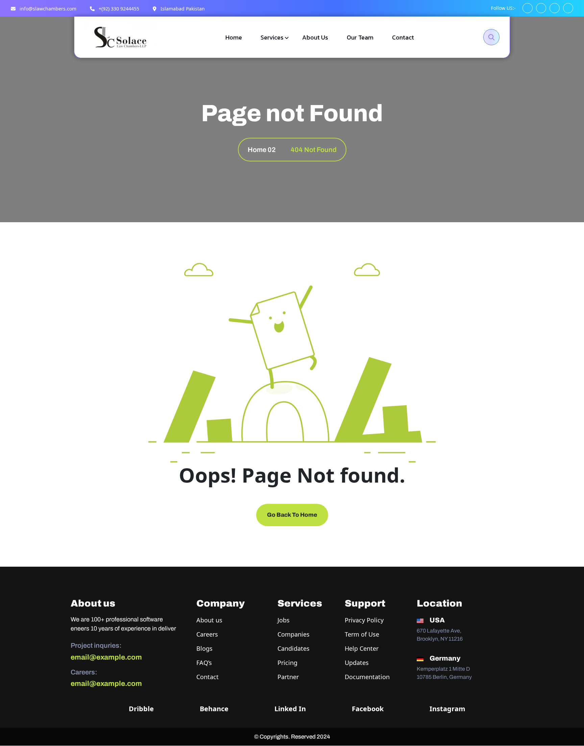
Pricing (287, 663)
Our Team (360, 37)
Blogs (204, 648)
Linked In (289, 708)
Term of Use (362, 634)
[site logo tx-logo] (120, 36)
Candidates (293, 648)
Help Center (362, 648)
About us (209, 620)
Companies (293, 634)
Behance (213, 708)
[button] (527, 8)
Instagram (446, 708)
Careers (207, 634)
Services (272, 37)
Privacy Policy (364, 620)
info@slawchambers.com (47, 8)
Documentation (367, 677)
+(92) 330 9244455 (118, 8)
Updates (357, 663)
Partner (288, 677)
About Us (315, 37)
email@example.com (106, 657)
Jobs (283, 620)
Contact (403, 37)
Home (233, 37)
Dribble (140, 708)
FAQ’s (204, 663)
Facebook (367, 708)
